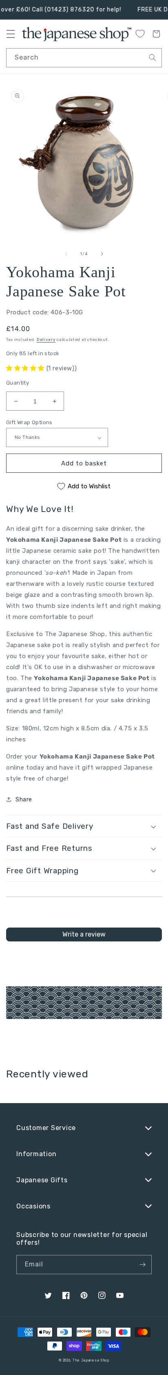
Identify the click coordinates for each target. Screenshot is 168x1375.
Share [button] (23, 799)
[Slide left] (66, 254)
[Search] (152, 58)
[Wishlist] (140, 33)
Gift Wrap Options (29, 422)
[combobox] (84, 58)
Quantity (17, 383)
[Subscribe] (142, 1264)
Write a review (84, 934)
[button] (26, 368)
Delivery (46, 339)
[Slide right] (102, 254)
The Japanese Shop (91, 1360)
